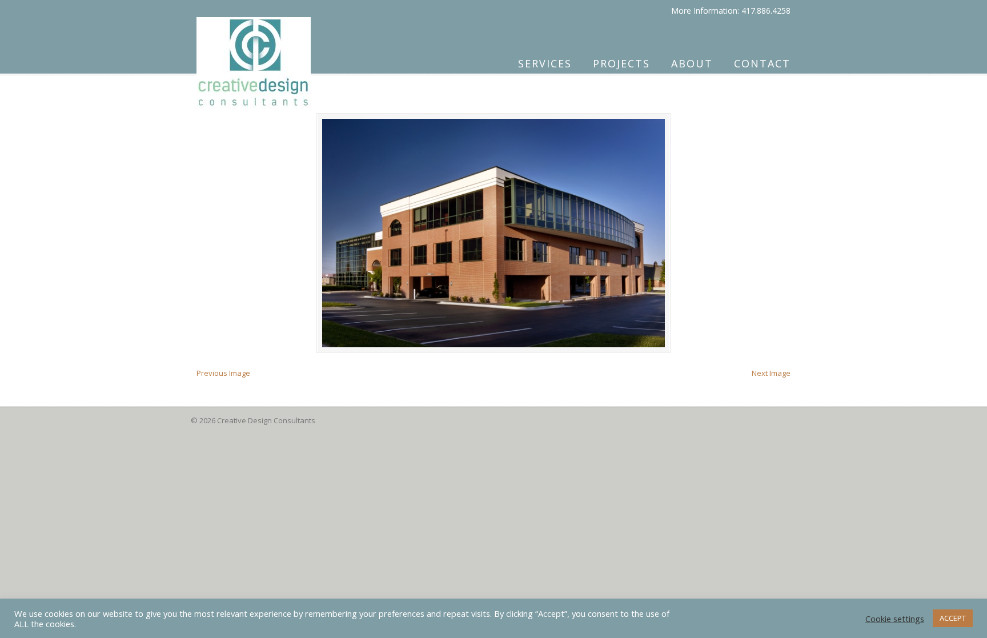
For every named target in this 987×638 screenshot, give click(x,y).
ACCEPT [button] (953, 618)
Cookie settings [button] (894, 618)
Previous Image (223, 373)
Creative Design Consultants (253, 57)
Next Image (771, 373)
